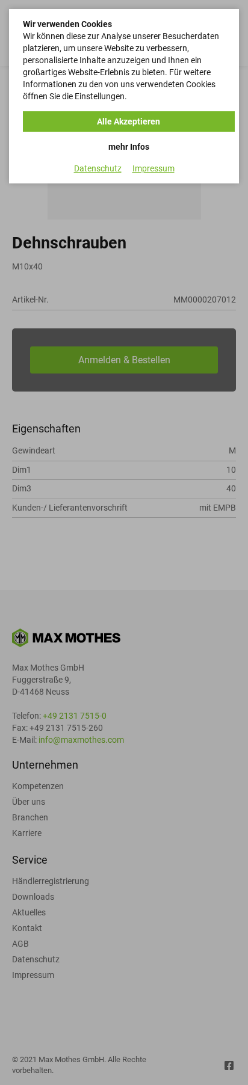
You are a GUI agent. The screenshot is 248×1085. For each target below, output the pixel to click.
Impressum (153, 168)
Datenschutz (98, 168)
